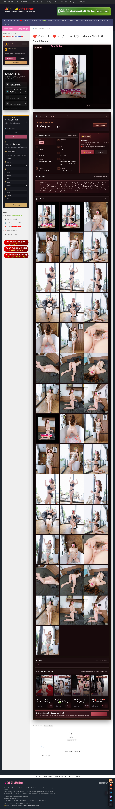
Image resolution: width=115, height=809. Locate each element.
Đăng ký (22, 58)
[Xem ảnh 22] (47, 428)
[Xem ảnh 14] (72, 338)
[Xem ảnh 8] (72, 277)
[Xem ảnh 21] (96, 398)
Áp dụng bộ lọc (16, 205)
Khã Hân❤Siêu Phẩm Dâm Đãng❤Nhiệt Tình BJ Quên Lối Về (80, 701)
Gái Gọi (42, 20)
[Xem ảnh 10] (47, 307)
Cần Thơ (6, 24)
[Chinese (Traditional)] (7, 36)
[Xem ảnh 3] (96, 217)
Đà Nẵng (71, 20)
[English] (9, 36)
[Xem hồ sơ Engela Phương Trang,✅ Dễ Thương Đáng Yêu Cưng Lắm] (62, 685)
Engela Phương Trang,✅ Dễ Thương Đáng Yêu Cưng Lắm (61, 701)
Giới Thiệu (38, 776)
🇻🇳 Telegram (13, 226)
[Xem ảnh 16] (47, 368)
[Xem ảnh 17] (72, 368)
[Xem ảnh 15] (96, 338)
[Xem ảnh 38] (72, 580)
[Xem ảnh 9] (96, 277)
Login (43, 747)
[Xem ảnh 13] (47, 338)
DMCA (78, 776)
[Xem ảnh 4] (47, 247)
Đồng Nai (97, 20)
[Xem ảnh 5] (72, 247)
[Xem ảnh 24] (96, 428)
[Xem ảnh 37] (47, 580)
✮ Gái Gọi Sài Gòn (8, 2)
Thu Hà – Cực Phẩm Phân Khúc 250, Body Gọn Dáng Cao (43, 701)
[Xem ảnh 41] (72, 610)
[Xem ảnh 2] (72, 217)
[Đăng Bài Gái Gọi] (16, 251)
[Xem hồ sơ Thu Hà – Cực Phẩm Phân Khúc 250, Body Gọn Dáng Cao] (44, 685)
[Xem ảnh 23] (72, 428)
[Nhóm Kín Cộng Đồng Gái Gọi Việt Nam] (27, 29)
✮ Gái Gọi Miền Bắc (83, 2)
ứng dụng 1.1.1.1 (54, 116)
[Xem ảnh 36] (96, 550)
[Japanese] (11, 36)
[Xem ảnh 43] (47, 640)
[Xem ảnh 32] (72, 519)
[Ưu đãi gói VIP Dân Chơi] (16, 258)
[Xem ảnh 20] (72, 398)
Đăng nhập (11, 58)
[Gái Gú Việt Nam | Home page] (19, 9)
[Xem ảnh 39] (96, 580)
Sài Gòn (50, 20)
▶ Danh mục (13, 215)
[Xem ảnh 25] (47, 459)
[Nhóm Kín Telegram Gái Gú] (16, 245)
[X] (24, 29)
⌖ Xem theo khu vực (99, 714)
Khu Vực (26, 20)
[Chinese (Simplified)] (4, 36)
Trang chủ (8, 20)
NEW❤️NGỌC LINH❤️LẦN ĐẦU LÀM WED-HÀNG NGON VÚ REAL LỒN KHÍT (98, 701)
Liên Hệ (71, 776)
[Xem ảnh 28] (47, 489)
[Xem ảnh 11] (72, 307)
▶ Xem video (40, 665)
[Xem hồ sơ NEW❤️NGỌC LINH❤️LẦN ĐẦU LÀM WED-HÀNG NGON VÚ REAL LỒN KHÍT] (99, 685)
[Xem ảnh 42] (96, 610)
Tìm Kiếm (34, 20)
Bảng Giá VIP (48, 776)
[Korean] (15, 36)
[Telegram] (21, 29)
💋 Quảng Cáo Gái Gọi (11, 230)
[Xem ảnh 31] (47, 519)
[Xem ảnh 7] (47, 277)
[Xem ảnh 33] (96, 519)
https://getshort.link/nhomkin (31, 805)
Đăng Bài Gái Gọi (60, 776)
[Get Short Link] (19, 29)
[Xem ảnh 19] (47, 398)
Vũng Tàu (105, 20)
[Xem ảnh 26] (72, 459)
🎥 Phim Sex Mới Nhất (11, 219)
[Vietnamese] (22, 36)
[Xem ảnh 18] (96, 368)
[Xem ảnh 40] (47, 610)
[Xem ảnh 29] (72, 489)
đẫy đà (50, 725)
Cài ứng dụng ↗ (103, 116)
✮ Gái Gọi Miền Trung (67, 2)
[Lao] (18, 36)
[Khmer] (13, 36)
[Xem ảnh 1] (47, 217)
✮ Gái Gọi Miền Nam (51, 2)
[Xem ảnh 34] (47, 550)
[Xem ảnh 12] (96, 307)
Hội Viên (17, 20)
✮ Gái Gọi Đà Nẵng (23, 2)
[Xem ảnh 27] (96, 459)
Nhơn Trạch (46, 28)
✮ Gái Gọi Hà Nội (37, 2)
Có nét (45, 725)
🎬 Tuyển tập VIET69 (11, 234)
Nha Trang (79, 20)
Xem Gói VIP (16, 62)
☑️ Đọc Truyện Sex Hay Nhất (13, 223)
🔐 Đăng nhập (87, 152)
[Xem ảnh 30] (96, 489)
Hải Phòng (64, 20)
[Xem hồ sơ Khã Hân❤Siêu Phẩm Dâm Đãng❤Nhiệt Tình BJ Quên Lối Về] (80, 685)
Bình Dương (88, 20)
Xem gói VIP (101, 152)
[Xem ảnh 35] (72, 550)
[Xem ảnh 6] (96, 247)
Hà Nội (56, 20)
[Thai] (20, 36)
